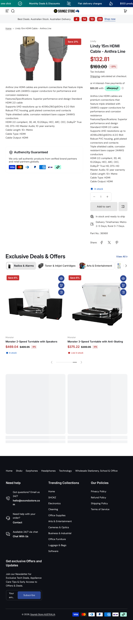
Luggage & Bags (57, 545)
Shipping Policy (99, 503)
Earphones (32, 470)
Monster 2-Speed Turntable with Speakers (31, 341)
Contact (17, 522)
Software (53, 551)
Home (8, 28)
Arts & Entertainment (60, 521)
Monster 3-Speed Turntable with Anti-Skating (95, 341)
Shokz (19, 470)
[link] (102, 242)
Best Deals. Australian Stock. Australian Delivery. (60, 19)
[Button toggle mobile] (8, 11)
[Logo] (66, 11)
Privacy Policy (98, 491)
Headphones (48, 470)
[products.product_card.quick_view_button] (61, 278)
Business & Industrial (59, 533)
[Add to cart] (61, 285)
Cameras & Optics (58, 527)
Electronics (54, 503)
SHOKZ (52, 497)
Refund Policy (98, 497)
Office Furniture (57, 539)
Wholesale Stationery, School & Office (96, 470)
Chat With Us (20, 536)
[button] (12, 11)
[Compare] (122, 206)
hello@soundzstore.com (26, 502)
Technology (65, 470)
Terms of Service (100, 509)
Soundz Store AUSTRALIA (42, 614)
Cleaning (53, 509)
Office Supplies (56, 515)
